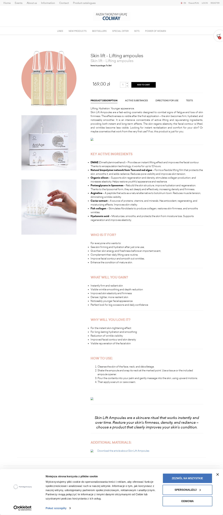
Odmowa (187, 501)
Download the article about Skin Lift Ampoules (123, 450)
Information (48, 3)
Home (7, 3)
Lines (60, 31)
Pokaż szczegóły (56, 508)
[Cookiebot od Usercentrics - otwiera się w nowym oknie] (22, 508)
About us (32, 3)
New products (78, 31)
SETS (137, 31)
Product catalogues (84, 3)
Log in (205, 3)
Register (215, 3)
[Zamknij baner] (217, 474)
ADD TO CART (143, 85)
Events (18, 3)
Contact (64, 3)
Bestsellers (99, 31)
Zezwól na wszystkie (187, 478)
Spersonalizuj (186, 489)
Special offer (120, 31)
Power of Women (155, 31)
